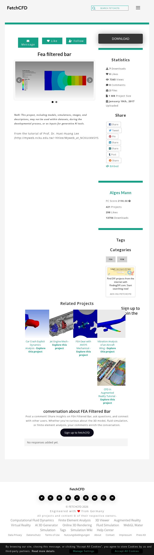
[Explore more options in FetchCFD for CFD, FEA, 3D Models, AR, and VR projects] (137, 8)
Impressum (125, 535)
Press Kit (141, 535)
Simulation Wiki (81, 530)
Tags (63, 530)
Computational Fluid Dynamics (32, 520)
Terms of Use (52, 535)
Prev (19, 80)
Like (53, 41)
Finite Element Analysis (74, 520)
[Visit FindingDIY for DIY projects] (120, 271)
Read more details (43, 551)
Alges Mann (120, 192)
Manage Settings (83, 551)
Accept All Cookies (127, 551)
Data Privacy (15, 535)
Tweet (115, 130)
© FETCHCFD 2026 (77, 506)
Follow (78, 41)
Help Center (105, 530)
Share (114, 124)
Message (28, 44)
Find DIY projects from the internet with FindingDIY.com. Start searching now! (120, 283)
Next (90, 80)
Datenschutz (33, 535)
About (97, 535)
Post (113, 154)
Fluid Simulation (107, 525)
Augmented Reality (127, 520)
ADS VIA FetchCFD (120, 294)
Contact (110, 535)
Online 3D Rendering (77, 525)
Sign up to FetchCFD (77, 432)
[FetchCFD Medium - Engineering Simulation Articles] (50, 498)
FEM (122, 259)
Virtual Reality (21, 525)
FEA (110, 259)
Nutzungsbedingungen (77, 535)
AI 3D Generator (46, 525)
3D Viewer (102, 520)
